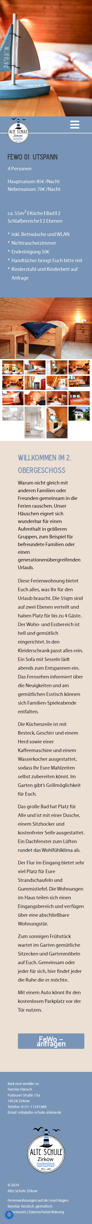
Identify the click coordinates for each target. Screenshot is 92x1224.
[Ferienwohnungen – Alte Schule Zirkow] (18, 119)
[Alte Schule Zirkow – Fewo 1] (79, 378)
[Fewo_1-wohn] (79, 363)
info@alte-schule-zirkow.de (39, 1112)
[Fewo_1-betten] (79, 394)
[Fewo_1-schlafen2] (13, 394)
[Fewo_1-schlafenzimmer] (57, 378)
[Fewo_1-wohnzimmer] (13, 363)
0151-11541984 (34, 1106)
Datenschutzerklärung (46, 1212)
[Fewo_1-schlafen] (35, 394)
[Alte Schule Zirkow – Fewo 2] (35, 363)
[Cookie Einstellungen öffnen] (9, 1217)
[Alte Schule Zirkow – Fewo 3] (79, 409)
